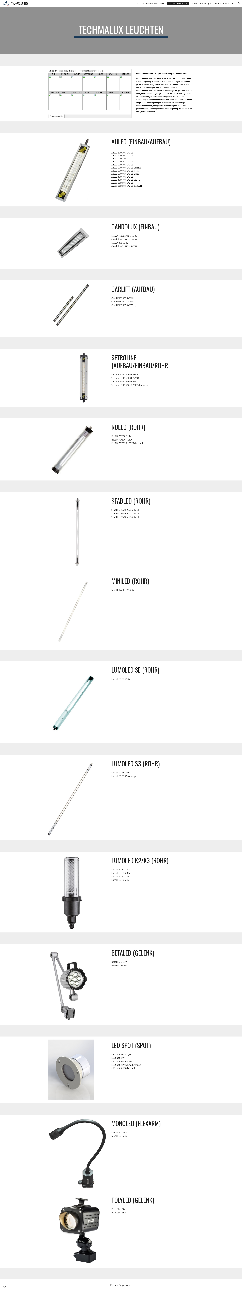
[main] (121, 30)
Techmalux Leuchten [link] (178, 3)
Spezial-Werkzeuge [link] (201, 3)
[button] (239, 4)
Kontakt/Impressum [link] (224, 3)
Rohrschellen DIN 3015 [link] (153, 3)
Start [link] (135, 3)
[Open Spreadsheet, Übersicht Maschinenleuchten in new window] (127, 72)
